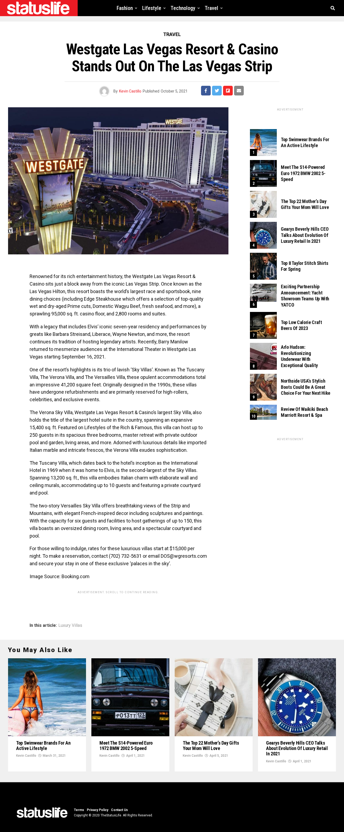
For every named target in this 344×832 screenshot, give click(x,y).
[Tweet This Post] (217, 90)
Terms (79, 810)
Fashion (125, 8)
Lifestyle (151, 8)
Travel (211, 8)
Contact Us (119, 810)
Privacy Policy (97, 810)
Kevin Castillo (130, 91)
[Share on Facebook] (206, 90)
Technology (183, 8)
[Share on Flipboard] (228, 90)
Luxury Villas (70, 625)
